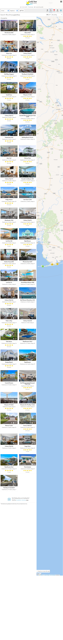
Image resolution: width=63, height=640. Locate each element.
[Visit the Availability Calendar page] (9, 499)
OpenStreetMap (52, 575)
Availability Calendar (21, 500)
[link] (9, 29)
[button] (61, 5)
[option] (48, 14)
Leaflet (41, 575)
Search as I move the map (43, 571)
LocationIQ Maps (47, 575)
